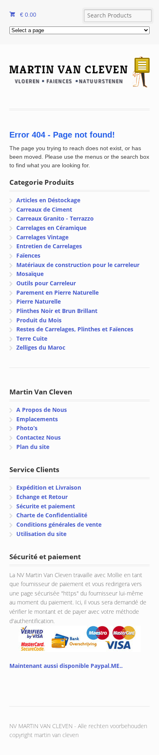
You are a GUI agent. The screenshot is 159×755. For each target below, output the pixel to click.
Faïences (28, 255)
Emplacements (37, 419)
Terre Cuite (31, 338)
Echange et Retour (42, 497)
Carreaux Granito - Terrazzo (55, 218)
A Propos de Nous (41, 410)
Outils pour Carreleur (46, 283)
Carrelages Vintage (42, 237)
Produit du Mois (39, 320)
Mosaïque (30, 274)
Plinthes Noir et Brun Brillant (56, 311)
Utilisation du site (41, 534)
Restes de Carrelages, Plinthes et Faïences (74, 329)
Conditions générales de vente (59, 524)
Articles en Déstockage (48, 200)
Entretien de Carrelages (49, 246)
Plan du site (32, 447)
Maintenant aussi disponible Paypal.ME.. (66, 666)
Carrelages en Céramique (51, 228)
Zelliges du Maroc (40, 347)
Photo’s (27, 428)
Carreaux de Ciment (44, 209)
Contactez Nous (38, 437)
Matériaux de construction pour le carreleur (77, 265)
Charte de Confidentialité (51, 515)
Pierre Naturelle (38, 301)
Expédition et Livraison (48, 487)
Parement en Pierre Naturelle (57, 292)
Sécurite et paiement (45, 506)
